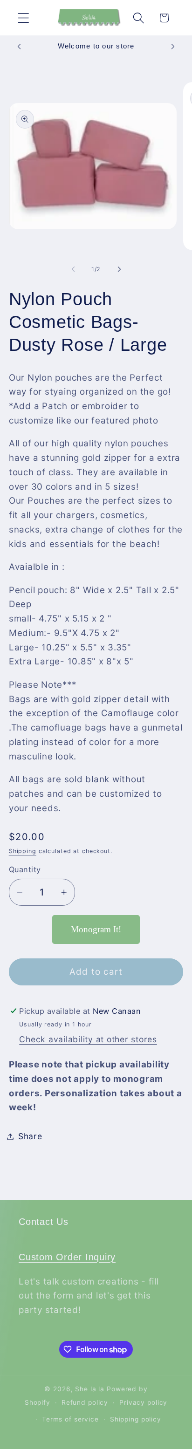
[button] (23, 18)
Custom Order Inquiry (67, 1257)
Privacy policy (143, 1402)
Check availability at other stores (88, 1039)
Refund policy (85, 1402)
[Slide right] (119, 269)
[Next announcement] (173, 46)
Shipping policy (135, 1419)
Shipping (22, 851)
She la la (89, 1389)
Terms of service (70, 1419)
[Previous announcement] (19, 46)
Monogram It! (96, 929)
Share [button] (30, 1136)
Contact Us (44, 1222)
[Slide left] (73, 269)
